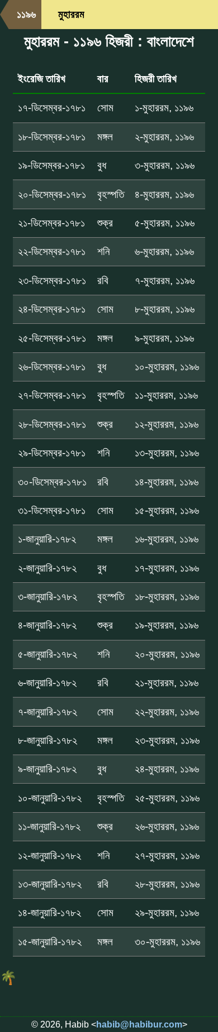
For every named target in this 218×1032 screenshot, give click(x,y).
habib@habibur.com (139, 1024)
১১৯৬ (26, 14)
